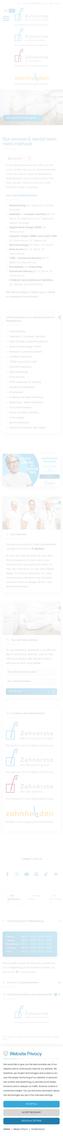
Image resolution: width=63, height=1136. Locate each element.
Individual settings (31, 1121)
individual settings (43, 1095)
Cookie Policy (38, 1129)
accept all (31, 1104)
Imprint (6, 1129)
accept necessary (31, 1113)
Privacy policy (20, 1129)
